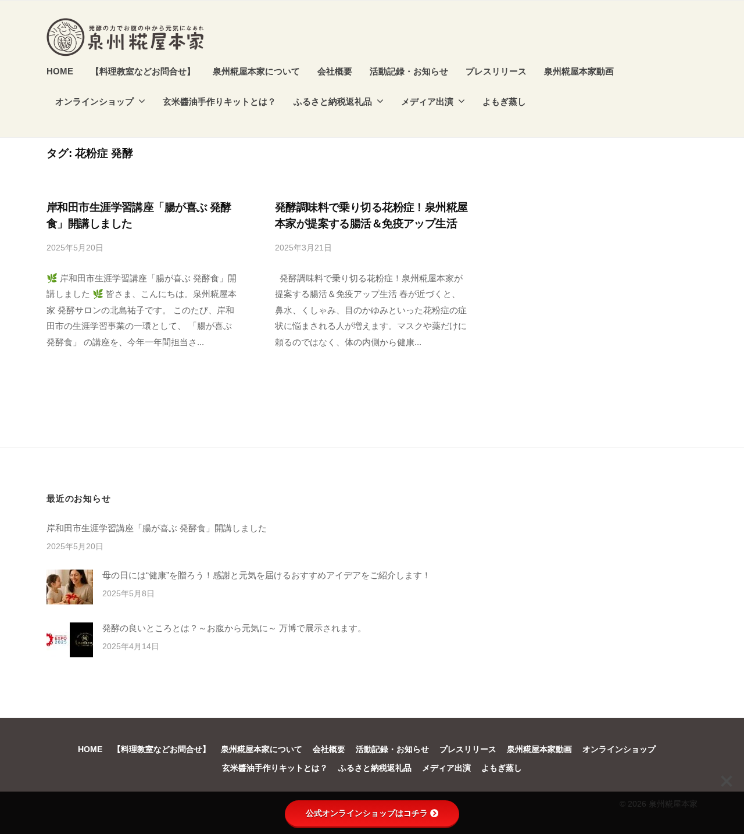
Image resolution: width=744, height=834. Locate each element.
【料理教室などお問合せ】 (143, 71)
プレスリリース (496, 71)
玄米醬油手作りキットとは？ (219, 101)
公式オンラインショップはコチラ (367, 813)
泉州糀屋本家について (256, 71)
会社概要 (334, 71)
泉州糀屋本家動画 (579, 71)
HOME (59, 71)
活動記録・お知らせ (409, 71)
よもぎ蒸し (504, 101)
